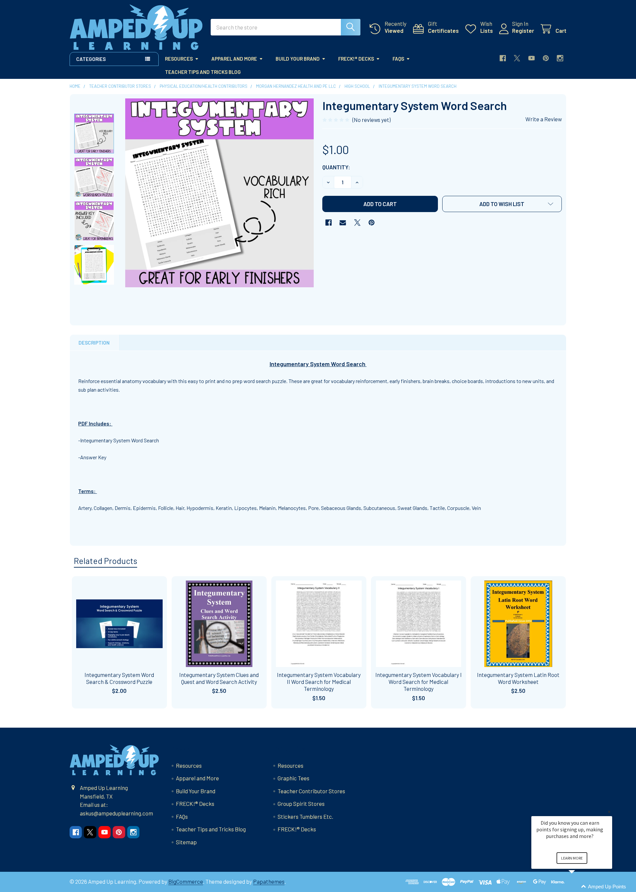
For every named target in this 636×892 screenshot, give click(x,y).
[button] (502, 204)
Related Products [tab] (105, 561)
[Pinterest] (546, 58)
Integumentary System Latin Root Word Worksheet (518, 678)
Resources (179, 59)
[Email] (343, 222)
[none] (219, 192)
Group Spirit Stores (301, 803)
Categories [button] (91, 59)
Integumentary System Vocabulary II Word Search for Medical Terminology (319, 681)
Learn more (572, 858)
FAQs (398, 59)
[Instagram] (560, 58)
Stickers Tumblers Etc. (305, 816)
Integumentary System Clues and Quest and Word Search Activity (219, 678)
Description (94, 343)
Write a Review (543, 119)
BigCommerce (185, 881)
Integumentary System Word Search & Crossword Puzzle (119, 678)
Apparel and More (234, 59)
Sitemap (186, 842)
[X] (517, 58)
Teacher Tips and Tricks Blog (203, 72)
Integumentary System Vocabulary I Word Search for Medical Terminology (418, 681)
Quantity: (336, 167)
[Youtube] (531, 58)
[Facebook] (503, 58)
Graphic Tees (293, 778)
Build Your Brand (298, 59)
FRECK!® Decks (356, 59)
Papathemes (269, 881)
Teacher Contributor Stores (311, 791)
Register (523, 30)
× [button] (609, 811)
